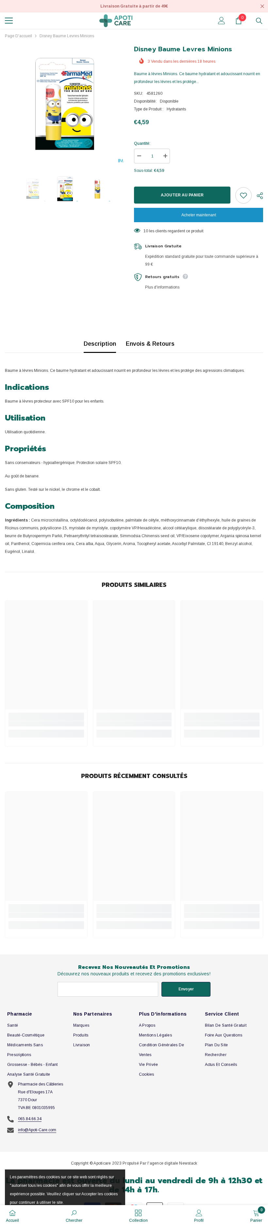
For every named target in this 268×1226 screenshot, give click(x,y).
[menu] (9, 21)
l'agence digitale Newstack (172, 1163)
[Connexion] (221, 20)
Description (100, 343)
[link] (46, 723)
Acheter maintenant (198, 215)
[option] (64, 103)
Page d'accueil (18, 36)
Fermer (262, 6)
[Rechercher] (259, 21)
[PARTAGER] (257, 196)
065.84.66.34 (30, 1119)
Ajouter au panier (182, 195)
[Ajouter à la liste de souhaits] (243, 195)
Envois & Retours (150, 343)
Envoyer (186, 989)
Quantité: (142, 143)
